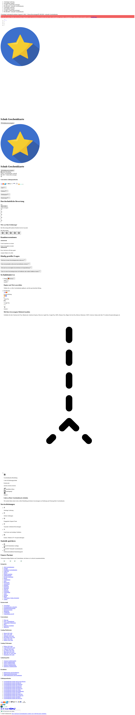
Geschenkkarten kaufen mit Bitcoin (12, 683)
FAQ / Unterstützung (9, 621)
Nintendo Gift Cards (9, 636)
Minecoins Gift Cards (9, 652)
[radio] (3, 233)
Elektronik (6, 586)
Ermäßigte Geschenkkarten (10, 570)
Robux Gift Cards (8, 646)
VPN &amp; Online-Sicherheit (11, 598)
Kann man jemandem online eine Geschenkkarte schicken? (14, 264)
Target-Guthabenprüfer (9, 663)
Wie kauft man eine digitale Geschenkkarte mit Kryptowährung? (15, 267)
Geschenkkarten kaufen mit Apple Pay (13, 694)
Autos (5, 593)
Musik (5, 596)
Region (5, 278)
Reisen (5, 578)
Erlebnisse (6, 591)
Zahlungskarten (7, 575)
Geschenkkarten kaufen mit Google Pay (13, 695)
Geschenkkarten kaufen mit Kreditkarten (14, 691)
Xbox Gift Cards (8, 634)
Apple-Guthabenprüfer (9, 662)
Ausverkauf (7, 584)
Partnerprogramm (8, 609)
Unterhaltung (7, 579)
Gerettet (6, 568)
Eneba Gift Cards (8, 638)
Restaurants (6, 582)
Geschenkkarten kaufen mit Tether (12, 690)
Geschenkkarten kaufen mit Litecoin (13, 685)
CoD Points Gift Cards (9, 647)
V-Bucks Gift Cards (9, 649)
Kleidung (6, 585)
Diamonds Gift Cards (9, 654)
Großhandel (7, 612)
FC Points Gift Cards (9, 650)
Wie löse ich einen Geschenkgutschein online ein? (12, 260)
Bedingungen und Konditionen (11, 672)
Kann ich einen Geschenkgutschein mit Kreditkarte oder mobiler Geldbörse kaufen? (20, 271)
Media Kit (6, 627)
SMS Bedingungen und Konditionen (13, 675)
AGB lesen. (94, 17)
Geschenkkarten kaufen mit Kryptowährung (14, 681)
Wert (5, 280)
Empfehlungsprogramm (9, 608)
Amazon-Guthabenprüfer (10, 661)
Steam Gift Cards (8, 633)
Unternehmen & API (9, 614)
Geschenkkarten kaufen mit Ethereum (13, 684)
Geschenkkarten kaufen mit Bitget (12, 697)
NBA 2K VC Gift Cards (10, 653)
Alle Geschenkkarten (9, 567)
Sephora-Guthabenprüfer (10, 665)
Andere (5, 599)
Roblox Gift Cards (8, 640)
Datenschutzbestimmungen (10, 674)
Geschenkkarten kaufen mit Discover (13, 698)
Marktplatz (6, 611)
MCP (5, 624)
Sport (5, 581)
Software (6, 589)
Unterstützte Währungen (10, 623)
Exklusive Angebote (9, 625)
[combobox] (11, 278)
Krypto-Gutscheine (8, 577)
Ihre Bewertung (4, 230)
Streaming (6, 588)
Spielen (5, 572)
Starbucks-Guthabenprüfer (10, 666)
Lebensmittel (7, 592)
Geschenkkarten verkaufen (10, 607)
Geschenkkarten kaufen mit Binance (13, 687)
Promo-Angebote (8, 574)
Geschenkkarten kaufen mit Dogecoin (13, 688)
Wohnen (6, 595)
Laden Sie (6, 571)
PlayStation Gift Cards (9, 637)
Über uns (6, 620)
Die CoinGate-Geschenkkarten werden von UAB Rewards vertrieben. (29, 713)
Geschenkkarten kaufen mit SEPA (12, 692)
